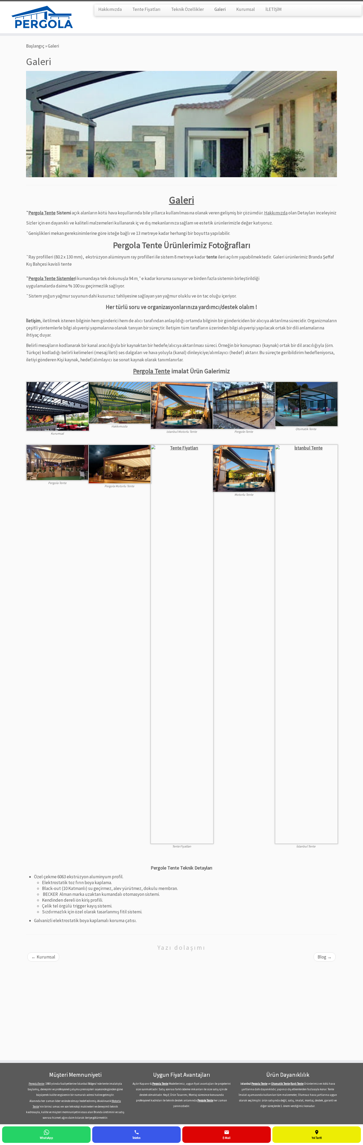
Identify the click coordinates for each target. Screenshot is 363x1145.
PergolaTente (36, 1083)
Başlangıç (35, 46)
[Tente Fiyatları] (182, 644)
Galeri (220, 9)
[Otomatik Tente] (306, 403)
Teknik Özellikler (187, 9)
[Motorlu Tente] (244, 468)
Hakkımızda (110, 9)
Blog (325, 957)
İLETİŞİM (273, 9)
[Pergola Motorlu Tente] (119, 464)
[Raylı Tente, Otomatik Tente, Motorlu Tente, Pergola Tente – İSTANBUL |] (42, 17)
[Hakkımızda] (119, 402)
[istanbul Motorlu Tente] (182, 405)
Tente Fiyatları (146, 9)
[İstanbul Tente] (306, 644)
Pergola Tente (42, 213)
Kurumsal (245, 9)
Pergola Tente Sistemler (51, 278)
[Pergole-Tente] (244, 405)
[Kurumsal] (57, 406)
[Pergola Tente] (57, 462)
